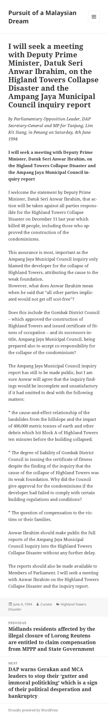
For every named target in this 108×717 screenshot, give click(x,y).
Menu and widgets (94, 22)
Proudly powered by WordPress (33, 710)
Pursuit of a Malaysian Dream (42, 16)
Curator (46, 604)
